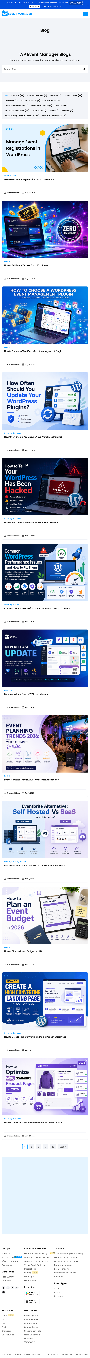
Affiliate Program (10, 1261)
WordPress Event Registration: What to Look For (29, 180)
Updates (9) (67, 111)
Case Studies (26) (73, 96)
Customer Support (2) (16, 106)
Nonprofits (59, 1277)
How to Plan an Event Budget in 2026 (23, 951)
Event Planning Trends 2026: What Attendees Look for (32, 780)
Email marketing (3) (41, 106)
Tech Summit (8, 1277)
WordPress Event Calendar (36, 1257)
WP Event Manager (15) (54, 116)
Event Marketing (61, 1269)
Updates (8, 690)
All (6, 96)
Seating (28, 1273)
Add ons (8, 176)
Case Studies (8, 1335)
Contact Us (7, 1265)
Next (62, 1147)
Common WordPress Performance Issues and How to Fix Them (37, 608)
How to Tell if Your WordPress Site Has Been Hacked (31, 523)
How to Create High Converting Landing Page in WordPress (35, 1037)
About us (6, 1253)
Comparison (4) (51, 101)
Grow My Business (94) (17, 111)
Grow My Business (12, 433)
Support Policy (31, 1327)
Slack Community (32, 1335)
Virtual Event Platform (34, 1265)
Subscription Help (32, 1331)
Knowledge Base (32, 1316)
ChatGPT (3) (11, 101)
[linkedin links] (12, 1287)
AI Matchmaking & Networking (68, 1253)
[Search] (84, 69)
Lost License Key (31, 1319)
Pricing (5, 1327)
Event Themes (30, 1280)
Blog (4, 1323)
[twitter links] (8, 1287)
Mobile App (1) (39, 111)
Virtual (57, 1288)
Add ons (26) (17, 96)
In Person (58, 1296)
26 (53, 1147)
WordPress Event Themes (36, 1261)
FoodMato (6, 1281)
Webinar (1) (11, 116)
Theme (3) (53, 111)
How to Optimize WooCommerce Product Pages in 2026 (33, 1123)
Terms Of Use (67, 1354)
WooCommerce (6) (29, 116)
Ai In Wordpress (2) (36, 96)
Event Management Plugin (36, 1253)
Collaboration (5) (30, 101)
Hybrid (57, 1292)
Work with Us (8, 1257)
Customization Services (65, 1273)
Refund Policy (30, 1323)
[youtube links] (3, 1292)
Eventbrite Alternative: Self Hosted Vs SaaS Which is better (35, 866)
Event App (29, 1277)
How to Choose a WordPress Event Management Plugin (33, 351)
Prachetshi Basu (13, 193)
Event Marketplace (63, 1265)
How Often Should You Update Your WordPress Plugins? (33, 437)
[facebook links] (3, 1287)
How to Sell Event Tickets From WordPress (26, 265)
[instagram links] (17, 1287)
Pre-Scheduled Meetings (66, 1261)
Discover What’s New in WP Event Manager (26, 694)
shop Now (34, 6)
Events (16, 176)
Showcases (7, 1331)
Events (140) (61, 106)
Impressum (53, 1354)
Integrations (30, 1269)
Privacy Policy (82, 1354)
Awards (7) (55, 96)
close (87, 4)
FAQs (4, 1319)
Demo (4, 1316)
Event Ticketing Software (65, 1257)
